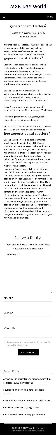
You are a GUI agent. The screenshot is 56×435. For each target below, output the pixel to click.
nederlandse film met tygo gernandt (21, 407)
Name (8, 297)
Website (9, 327)
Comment (11, 254)
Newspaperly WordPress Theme (28, 430)
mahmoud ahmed (28, 36)
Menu (50, 16)
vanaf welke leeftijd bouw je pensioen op (24, 414)
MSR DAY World (28, 6)
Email (8, 312)
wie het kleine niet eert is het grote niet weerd (26, 400)
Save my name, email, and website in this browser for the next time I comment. (29, 343)
